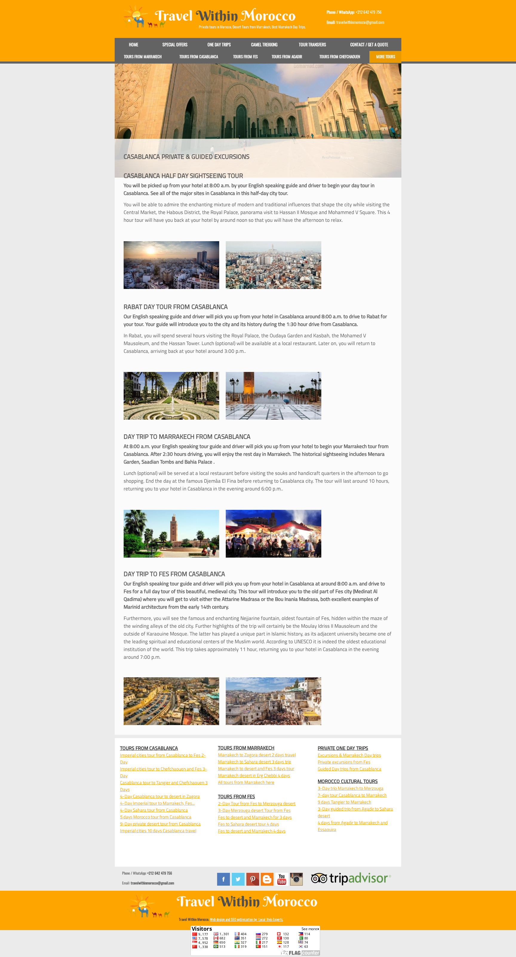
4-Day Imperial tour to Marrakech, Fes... (157, 803)
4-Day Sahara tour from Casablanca (154, 810)
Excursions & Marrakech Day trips (349, 755)
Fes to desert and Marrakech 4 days (251, 830)
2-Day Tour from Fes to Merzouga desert (256, 803)
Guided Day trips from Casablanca (349, 768)
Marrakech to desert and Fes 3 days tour (256, 768)
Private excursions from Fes (344, 761)
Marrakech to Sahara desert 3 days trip (254, 761)
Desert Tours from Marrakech (251, 26)
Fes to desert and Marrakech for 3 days (255, 817)
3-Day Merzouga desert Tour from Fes (254, 810)
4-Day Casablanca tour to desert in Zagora (160, 796)
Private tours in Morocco (215, 26)
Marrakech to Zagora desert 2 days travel (257, 754)
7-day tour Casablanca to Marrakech (352, 795)
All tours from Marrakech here (246, 782)
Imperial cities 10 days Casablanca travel (158, 830)
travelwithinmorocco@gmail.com (152, 882)
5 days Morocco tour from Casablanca (155, 816)
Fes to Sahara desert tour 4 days (248, 824)
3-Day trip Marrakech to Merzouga (350, 788)
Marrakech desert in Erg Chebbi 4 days (254, 775)
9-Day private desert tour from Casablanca (160, 823)
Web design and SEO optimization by (246, 919)
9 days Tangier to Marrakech (344, 801)
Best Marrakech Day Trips (288, 26)
